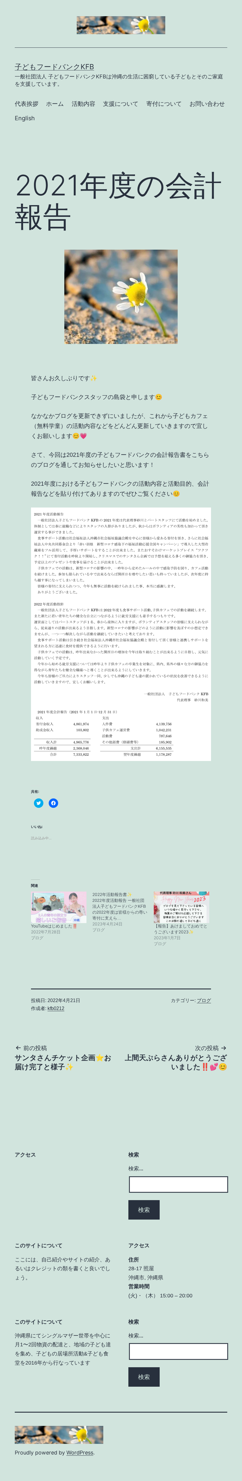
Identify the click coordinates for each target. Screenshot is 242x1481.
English (25, 118)
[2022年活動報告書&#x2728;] (123, 912)
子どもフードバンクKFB (54, 66)
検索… (135, 1168)
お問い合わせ (207, 103)
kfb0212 (56, 1008)
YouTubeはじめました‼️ (54, 925)
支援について (120, 103)
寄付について (164, 103)
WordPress (79, 1452)
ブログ (204, 1000)
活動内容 (83, 103)
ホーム (55, 103)
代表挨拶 (26, 103)
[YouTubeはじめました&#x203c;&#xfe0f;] (58, 907)
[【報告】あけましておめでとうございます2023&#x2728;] (181, 907)
